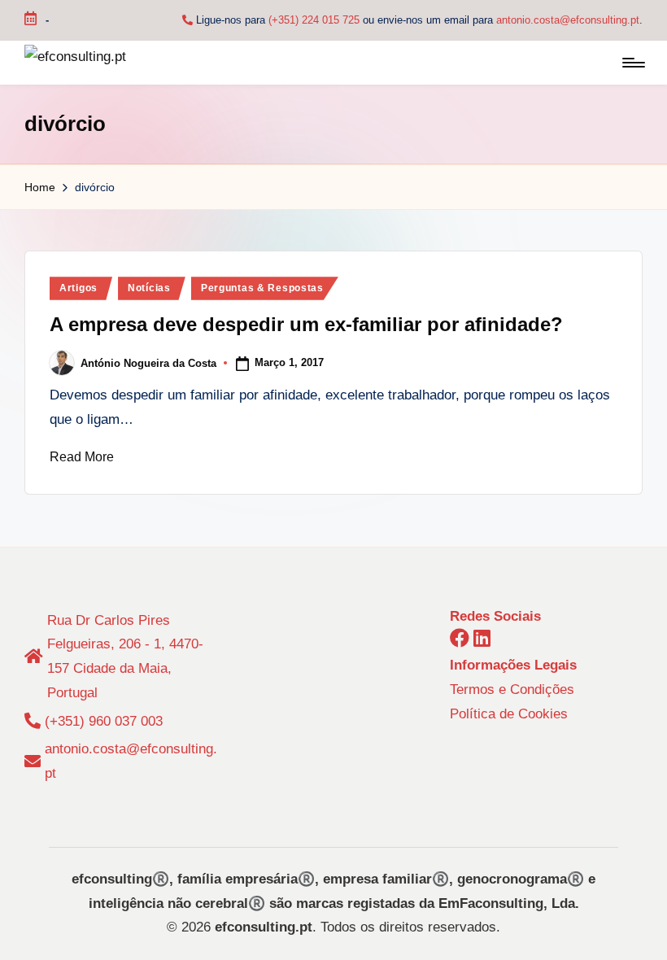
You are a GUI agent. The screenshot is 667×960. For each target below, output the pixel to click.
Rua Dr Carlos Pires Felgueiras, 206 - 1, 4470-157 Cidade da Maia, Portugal (125, 656)
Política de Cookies (509, 714)
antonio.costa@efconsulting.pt (567, 20)
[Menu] (632, 62)
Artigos (78, 288)
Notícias (149, 288)
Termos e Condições (512, 689)
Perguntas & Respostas (262, 288)
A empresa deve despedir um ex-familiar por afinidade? (306, 324)
